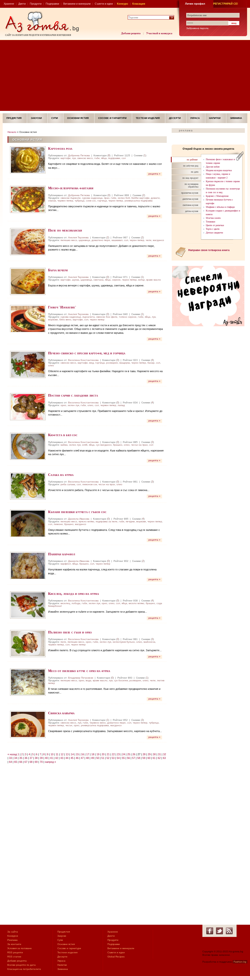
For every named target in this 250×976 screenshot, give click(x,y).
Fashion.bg (240, 961)
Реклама (12, 940)
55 (123, 757)
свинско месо (85, 158)
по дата (194, 171)
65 (15, 761)
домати (155, 198)
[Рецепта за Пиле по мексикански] (28, 241)
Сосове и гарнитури (112, 118)
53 (113, 757)
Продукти (36, 3)
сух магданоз (104, 444)
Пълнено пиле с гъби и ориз (70, 632)
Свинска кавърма (61, 712)
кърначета (89, 316)
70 (41, 761)
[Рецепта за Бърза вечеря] (28, 281)
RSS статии (14, 956)
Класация (138, 3)
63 (164, 757)
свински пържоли (71, 198)
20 (103, 754)
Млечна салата (213, 218)
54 (118, 757)
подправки (114, 158)
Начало (12, 132)
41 (51, 757)
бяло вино (65, 319)
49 (92, 757)
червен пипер (65, 200)
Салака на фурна (60, 474)
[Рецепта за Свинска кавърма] (28, 724)
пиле (63, 641)
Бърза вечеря (58, 270)
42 (56, 757)
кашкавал (117, 240)
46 (77, 757)
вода (88, 680)
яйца (104, 158)
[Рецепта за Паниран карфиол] (28, 565)
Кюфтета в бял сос (62, 434)
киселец (65, 603)
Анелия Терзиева (78, 237)
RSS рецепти (15, 952)
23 (118, 754)
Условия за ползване (19, 948)
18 (92, 754)
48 (87, 757)
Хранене (9, 3)
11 (57, 754)
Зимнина (236, 118)
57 (133, 757)
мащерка (124, 362)
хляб (84, 444)
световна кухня (190, 205)
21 (108, 754)
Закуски (36, 118)
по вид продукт (190, 178)
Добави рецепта (131, 33)
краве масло (153, 279)
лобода (76, 603)
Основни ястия (78, 118)
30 (154, 754)
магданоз (158, 240)
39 (41, 757)
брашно (117, 444)
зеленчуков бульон (124, 641)
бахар (151, 362)
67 (25, 761)
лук (74, 158)
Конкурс (122, 3)
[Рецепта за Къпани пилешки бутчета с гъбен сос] (28, 523)
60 (148, 757)
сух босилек (121, 680)
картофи (66, 158)
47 (82, 757)
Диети (22, 3)
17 (87, 754)
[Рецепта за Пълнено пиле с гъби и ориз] (28, 643)
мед (91, 362)
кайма (64, 444)
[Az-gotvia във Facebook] (209, 930)
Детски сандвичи (214, 232)
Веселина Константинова (83, 360)
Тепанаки (210, 221)
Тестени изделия (148, 118)
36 (25, 757)
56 (128, 757)
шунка (75, 279)
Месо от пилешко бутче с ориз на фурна (79, 670)
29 (149, 754)
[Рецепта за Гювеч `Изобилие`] (28, 318)
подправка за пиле (106, 521)
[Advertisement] (125, 76)
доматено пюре (101, 240)
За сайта (12, 931)
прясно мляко (86, 521)
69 (36, 761)
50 (97, 757)
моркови (53, 319)
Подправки (52, 3)
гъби (97, 158)
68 (31, 761)
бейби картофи (140, 198)
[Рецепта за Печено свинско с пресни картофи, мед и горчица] (28, 364)
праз (106, 198)
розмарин (112, 362)
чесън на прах (139, 444)
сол (124, 158)
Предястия (13, 118)
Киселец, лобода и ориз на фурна (73, 593)
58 (138, 757)
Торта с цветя (212, 229)
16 (82, 754)
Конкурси (12, 935)
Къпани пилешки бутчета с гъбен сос (77, 511)
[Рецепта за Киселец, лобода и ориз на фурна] (28, 605)
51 (102, 757)
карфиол (66, 563)
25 (128, 754)
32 (164, 754)
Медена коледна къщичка (219, 170)
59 (143, 757)
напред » (50, 761)
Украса (195, 118)
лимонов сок (89, 484)
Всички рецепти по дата (21, 965)
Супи (54, 118)
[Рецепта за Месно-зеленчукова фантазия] (28, 199)
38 (36, 757)
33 (10, 757)
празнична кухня (189, 192)
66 (20, 761)
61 (154, 757)
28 (144, 754)
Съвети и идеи (104, 3)
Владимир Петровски (80, 677)
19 (97, 754)
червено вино (98, 722)
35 (20, 757)
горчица (102, 200)
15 (77, 754)
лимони (58, 524)
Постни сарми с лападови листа (73, 395)
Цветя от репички (215, 225)
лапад (121, 405)
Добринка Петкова (79, 155)
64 (10, 761)
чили (148, 240)
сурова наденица (92, 198)
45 (72, 757)
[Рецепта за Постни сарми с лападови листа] (28, 406)
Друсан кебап (212, 166)
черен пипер (115, 200)
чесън (68, 725)
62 (159, 757)
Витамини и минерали (77, 3)
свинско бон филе (106, 316)
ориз (63, 405)
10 (52, 754)
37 (31, 757)
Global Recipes (116, 956)
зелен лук (73, 405)
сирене (116, 279)
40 (46, 757)
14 (72, 754)
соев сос (91, 200)
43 (61, 757)
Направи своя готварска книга (208, 250)
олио (51, 365)
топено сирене (127, 316)
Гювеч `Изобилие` (62, 307)
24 (123, 754)
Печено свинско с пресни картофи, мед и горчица (86, 353)
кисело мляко (136, 603)
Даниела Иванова (78, 518)
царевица (84, 240)
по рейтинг (192, 159)
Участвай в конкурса (159, 33)
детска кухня (191, 211)
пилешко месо (69, 240)
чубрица (79, 200)
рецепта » (154, 173)
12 (62, 754)
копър (141, 279)
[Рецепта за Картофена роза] (28, 159)
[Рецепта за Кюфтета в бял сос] (28, 446)
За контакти (14, 944)
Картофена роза (60, 148)
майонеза (149, 641)
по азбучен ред (190, 165)
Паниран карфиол (61, 553)
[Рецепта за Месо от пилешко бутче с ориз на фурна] (28, 682)
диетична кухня (190, 199)
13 (67, 754)
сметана (99, 279)
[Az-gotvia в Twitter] (219, 930)
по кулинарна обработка (191, 185)
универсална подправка (139, 200)
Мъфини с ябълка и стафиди (220, 207)
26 (133, 754)
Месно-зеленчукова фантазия (70, 187)
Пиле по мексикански (65, 230)
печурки (130, 521)
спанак (52, 200)
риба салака (68, 484)
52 (107, 757)
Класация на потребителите (24, 969)
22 (113, 754)
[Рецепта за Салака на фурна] (28, 486)
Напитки (214, 118)
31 (159, 754)
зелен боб (124, 198)
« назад (12, 754)
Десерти (175, 118)
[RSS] (229, 930)
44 (66, 757)
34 (15, 757)
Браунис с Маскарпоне (217, 196)
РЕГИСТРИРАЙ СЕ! (225, 3)
